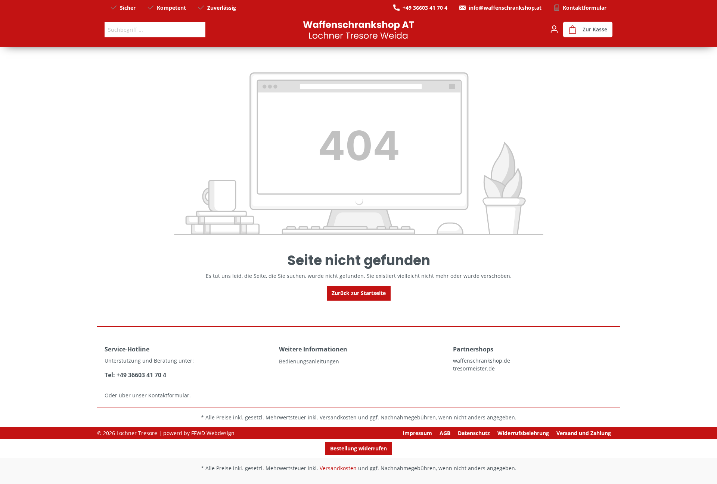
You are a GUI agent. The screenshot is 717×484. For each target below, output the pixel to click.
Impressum (417, 433)
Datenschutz (474, 433)
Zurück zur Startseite (359, 293)
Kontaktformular (584, 7)
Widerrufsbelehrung (523, 433)
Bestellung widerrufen (358, 448)
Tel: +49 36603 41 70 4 (135, 375)
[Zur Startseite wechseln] (358, 29)
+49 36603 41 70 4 (425, 7)
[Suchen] (196, 29)
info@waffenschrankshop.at (505, 7)
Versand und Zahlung (583, 433)
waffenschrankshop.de (481, 360)
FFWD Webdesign (213, 433)
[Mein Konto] (554, 29)
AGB (445, 433)
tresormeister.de (474, 368)
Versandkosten (338, 417)
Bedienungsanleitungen (309, 361)
